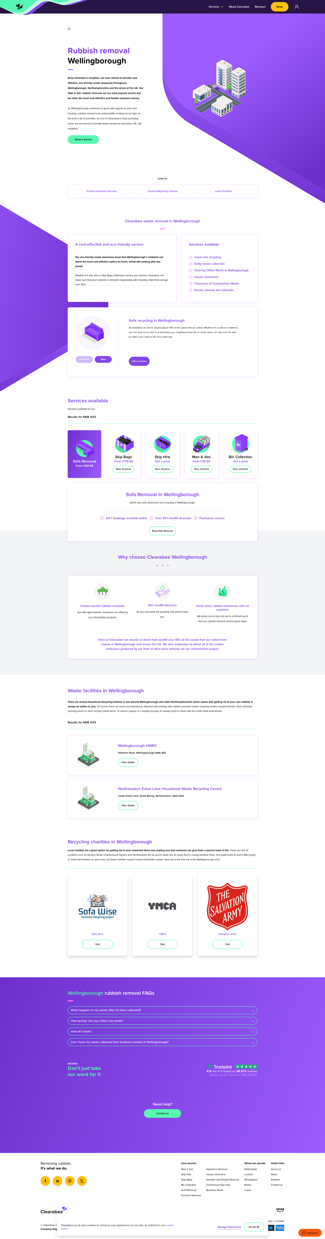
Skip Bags (107, 275)
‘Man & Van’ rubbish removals (85, 93)
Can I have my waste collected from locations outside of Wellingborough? (120, 1042)
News (274, 1174)
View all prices (123, 469)
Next (103, 359)
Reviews (275, 1179)
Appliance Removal (217, 1169)
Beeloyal (260, 6)
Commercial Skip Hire (218, 1184)
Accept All (254, 1226)
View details (128, 762)
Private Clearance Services (101, 191)
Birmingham (250, 1179)
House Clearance (215, 1174)
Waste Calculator (239, 6)
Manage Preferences (229, 1227)
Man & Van (187, 1169)
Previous (84, 359)
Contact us (162, 1113)
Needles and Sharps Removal (222, 1179)
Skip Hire (186, 1174)
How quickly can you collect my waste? (97, 1021)
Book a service (83, 139)
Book (280, 6)
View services (139, 361)
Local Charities (223, 191)
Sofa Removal (188, 1190)
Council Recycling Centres (163, 191)
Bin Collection (188, 1184)
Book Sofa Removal (162, 530)
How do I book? (81, 1031)
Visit (97, 944)
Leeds (247, 1190)
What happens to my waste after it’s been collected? (106, 1010)
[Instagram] (69, 1181)
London (248, 1174)
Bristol (247, 1184)
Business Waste (214, 1190)
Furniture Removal (191, 1195)
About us (276, 1169)
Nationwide (250, 1169)
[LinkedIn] (57, 1181)
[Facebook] (45, 1181)
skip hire (93, 275)
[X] (82, 1181)
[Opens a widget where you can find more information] (310, 1233)
